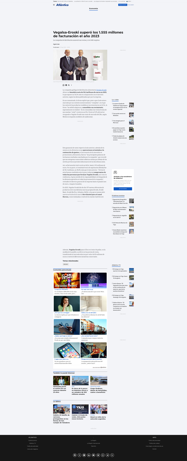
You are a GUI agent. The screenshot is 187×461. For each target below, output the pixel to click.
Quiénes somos (32, 440)
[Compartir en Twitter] (69, 85)
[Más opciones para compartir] (71, 85)
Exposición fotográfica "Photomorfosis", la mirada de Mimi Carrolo (120, 201)
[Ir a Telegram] (107, 455)
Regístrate (122, 4)
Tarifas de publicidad (32, 446)
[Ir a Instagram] (84, 455)
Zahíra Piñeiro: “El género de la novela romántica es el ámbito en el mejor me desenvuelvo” (120, 306)
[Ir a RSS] (112, 455)
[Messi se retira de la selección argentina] (98, 409)
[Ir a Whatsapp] (103, 455)
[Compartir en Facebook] (66, 85)
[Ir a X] (79, 455)
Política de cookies (154, 443)
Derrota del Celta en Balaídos (65, 1)
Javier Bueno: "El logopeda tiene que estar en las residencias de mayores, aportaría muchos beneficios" (120, 287)
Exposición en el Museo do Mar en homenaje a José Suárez (120, 209)
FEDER (154, 449)
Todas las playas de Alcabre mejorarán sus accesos (120, 138)
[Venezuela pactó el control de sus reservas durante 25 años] (61, 380)
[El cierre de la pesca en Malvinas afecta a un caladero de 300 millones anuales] (80, 380)
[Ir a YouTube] (93, 455)
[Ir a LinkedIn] (89, 455)
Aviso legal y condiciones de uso (154, 446)
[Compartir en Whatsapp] (63, 85)
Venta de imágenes (32, 449)
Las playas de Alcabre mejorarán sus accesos (105, 1)
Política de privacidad (154, 440)
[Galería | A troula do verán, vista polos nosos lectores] (80, 409)
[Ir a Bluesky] (98, 455)
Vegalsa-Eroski (101, 90)
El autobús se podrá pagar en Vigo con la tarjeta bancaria (119, 130)
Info (154, 437)
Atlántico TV (32, 443)
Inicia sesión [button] (131, 4)
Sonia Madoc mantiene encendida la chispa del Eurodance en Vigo (120, 232)
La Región (93, 440)
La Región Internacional (93, 443)
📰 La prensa (121, 1)
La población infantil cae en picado (83, 1)
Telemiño (93, 446)
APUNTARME (123, 188)
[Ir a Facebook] (75, 455)
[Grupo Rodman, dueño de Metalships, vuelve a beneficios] (98, 380)
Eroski (66, 264)
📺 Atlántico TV (130, 1)
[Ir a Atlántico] (62, 5)
